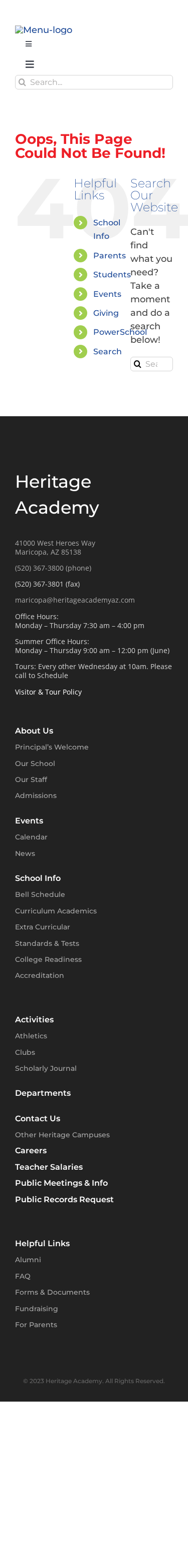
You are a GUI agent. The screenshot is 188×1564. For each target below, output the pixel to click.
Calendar (31, 836)
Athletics (31, 1035)
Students (112, 274)
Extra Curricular (42, 926)
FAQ (23, 1276)
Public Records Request (64, 1199)
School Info (38, 878)
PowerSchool (120, 332)
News (25, 853)
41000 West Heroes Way (55, 543)
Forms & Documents (52, 1292)
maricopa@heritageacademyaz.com (75, 600)
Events (107, 294)
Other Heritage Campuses (62, 1134)
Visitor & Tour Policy (48, 692)
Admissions (36, 795)
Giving (106, 313)
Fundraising (36, 1308)
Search (107, 351)
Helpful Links (42, 1243)
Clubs (25, 1052)
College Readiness (48, 959)
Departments (43, 1093)
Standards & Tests (47, 943)
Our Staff (31, 779)
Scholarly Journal (46, 1068)
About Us (34, 731)
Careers (31, 1150)
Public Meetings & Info (61, 1183)
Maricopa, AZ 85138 (48, 552)
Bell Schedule (40, 894)
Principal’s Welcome (52, 747)
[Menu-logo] (43, 29)
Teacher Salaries (49, 1167)
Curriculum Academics (56, 910)
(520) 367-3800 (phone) (53, 568)
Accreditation (39, 975)
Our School (35, 763)
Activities (34, 1019)
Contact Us (37, 1118)
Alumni (28, 1259)
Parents (109, 255)
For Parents (36, 1324)
